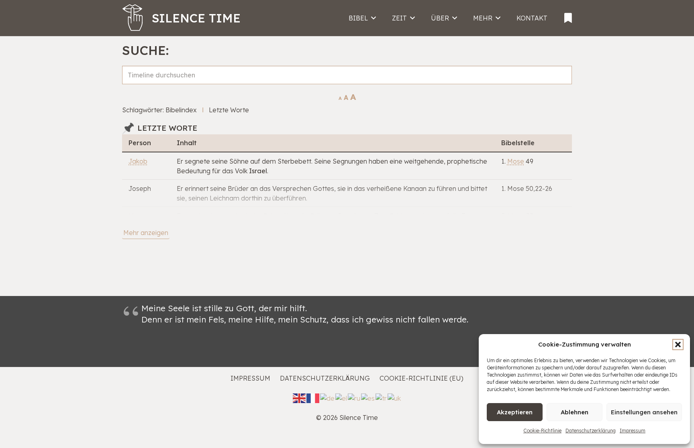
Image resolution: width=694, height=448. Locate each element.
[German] (327, 397)
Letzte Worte (229, 110)
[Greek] (341, 397)
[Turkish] (382, 397)
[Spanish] (368, 397)
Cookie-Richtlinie (542, 431)
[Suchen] (562, 83)
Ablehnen (574, 412)
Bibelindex (181, 110)
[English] (299, 397)
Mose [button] (515, 161)
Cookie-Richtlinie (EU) (421, 378)
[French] (313, 397)
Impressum (632, 431)
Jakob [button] (138, 161)
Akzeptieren (515, 412)
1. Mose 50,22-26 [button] (526, 188)
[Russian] (354, 397)
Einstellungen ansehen (644, 412)
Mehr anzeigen (145, 233)
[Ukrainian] (395, 397)
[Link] (568, 15)
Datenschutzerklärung (590, 431)
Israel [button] (258, 171)
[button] (678, 345)
